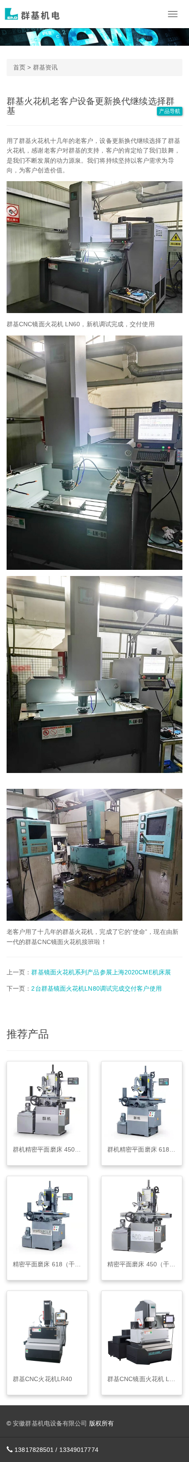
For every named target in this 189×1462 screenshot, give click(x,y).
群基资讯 (45, 67)
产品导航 (169, 111)
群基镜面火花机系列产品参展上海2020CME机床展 (101, 972)
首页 (19, 67)
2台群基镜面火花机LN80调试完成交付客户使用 (96, 988)
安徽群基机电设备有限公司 (50, 1423)
